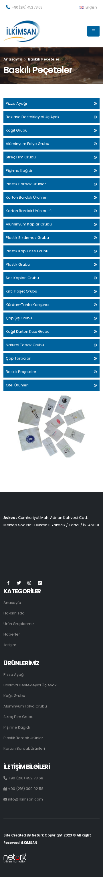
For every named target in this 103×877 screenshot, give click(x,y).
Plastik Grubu (18, 264)
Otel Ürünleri (17, 385)
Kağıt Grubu (16, 130)
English (91, 7)
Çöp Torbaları (18, 358)
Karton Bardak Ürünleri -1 (29, 210)
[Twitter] (18, 583)
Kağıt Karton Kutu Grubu (27, 331)
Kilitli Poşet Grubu (21, 291)
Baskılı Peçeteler (21, 371)
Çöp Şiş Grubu (19, 318)
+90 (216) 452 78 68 (27, 7)
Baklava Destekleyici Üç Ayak (33, 117)
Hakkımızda (14, 613)
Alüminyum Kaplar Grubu (29, 224)
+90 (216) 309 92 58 (25, 788)
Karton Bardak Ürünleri (26, 197)
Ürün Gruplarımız (18, 623)
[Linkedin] (40, 583)
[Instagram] (29, 583)
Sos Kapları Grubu (22, 278)
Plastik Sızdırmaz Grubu (27, 237)
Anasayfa (12, 59)
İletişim (9, 645)
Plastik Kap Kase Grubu (27, 251)
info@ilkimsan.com (25, 799)
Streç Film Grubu (21, 157)
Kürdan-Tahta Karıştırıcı (27, 304)
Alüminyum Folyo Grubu (27, 143)
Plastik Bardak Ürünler (26, 184)
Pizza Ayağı (16, 103)
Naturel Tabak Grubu (25, 345)
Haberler (11, 634)
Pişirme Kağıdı (19, 170)
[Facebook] (8, 583)
